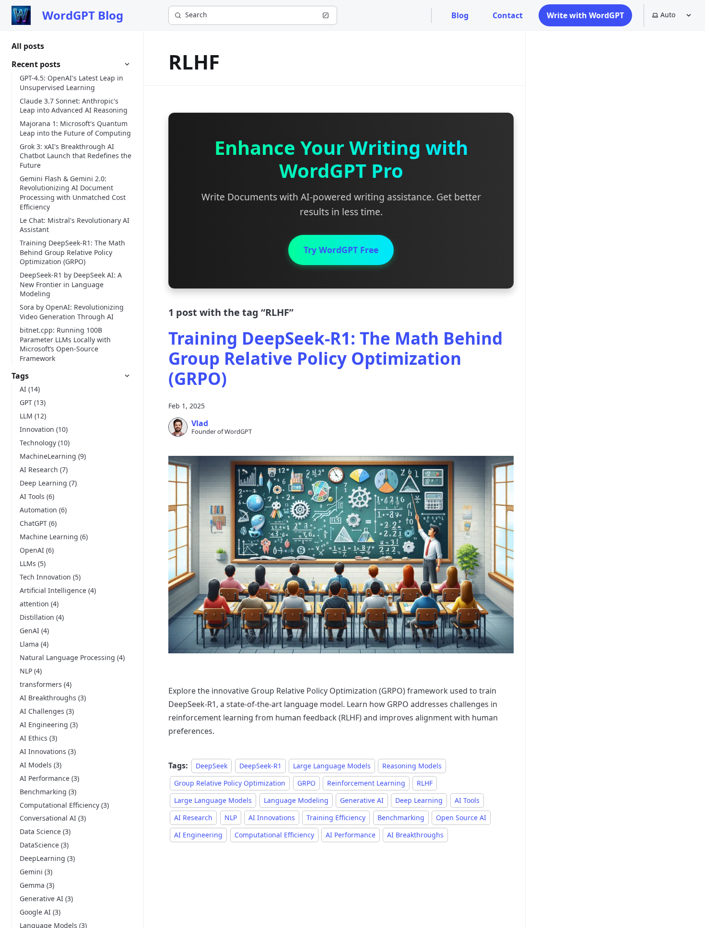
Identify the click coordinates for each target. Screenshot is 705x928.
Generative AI (362, 800)
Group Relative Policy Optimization (229, 783)
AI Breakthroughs (415, 834)
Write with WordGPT (585, 15)
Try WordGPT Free (341, 249)
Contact (508, 15)
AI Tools (467, 800)
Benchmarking (400, 817)
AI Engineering (198, 834)
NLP (230, 817)
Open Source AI (461, 817)
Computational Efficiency (274, 834)
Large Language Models (332, 765)
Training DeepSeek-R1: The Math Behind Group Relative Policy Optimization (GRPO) (335, 358)
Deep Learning (419, 800)
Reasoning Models (412, 765)
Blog (460, 15)
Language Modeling (296, 800)
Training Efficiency (335, 817)
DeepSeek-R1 (260, 765)
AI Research (193, 817)
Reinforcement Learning (366, 783)
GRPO (306, 783)
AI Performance (351, 834)
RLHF (425, 783)
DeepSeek (211, 765)
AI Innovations (271, 817)
